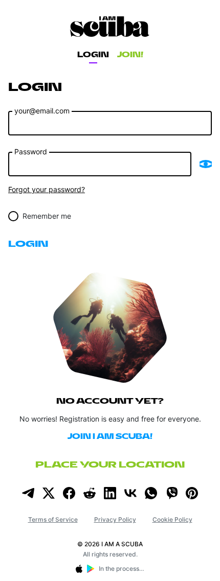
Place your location (110, 464)
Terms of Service (53, 519)
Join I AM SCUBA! (110, 436)
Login (93, 55)
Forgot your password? (46, 189)
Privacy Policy (115, 519)
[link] (28, 493)
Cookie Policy (172, 519)
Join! (130, 55)
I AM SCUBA (110, 26)
